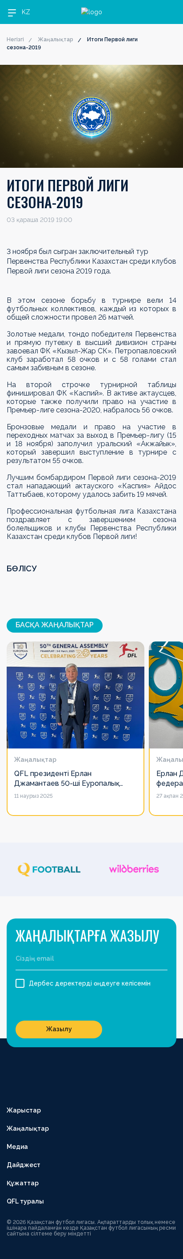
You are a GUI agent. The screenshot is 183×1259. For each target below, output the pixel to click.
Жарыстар (24, 1110)
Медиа (17, 1146)
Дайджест (23, 1164)
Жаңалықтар (55, 39)
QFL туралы (25, 1201)
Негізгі (15, 39)
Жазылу (59, 1029)
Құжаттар (23, 1183)
